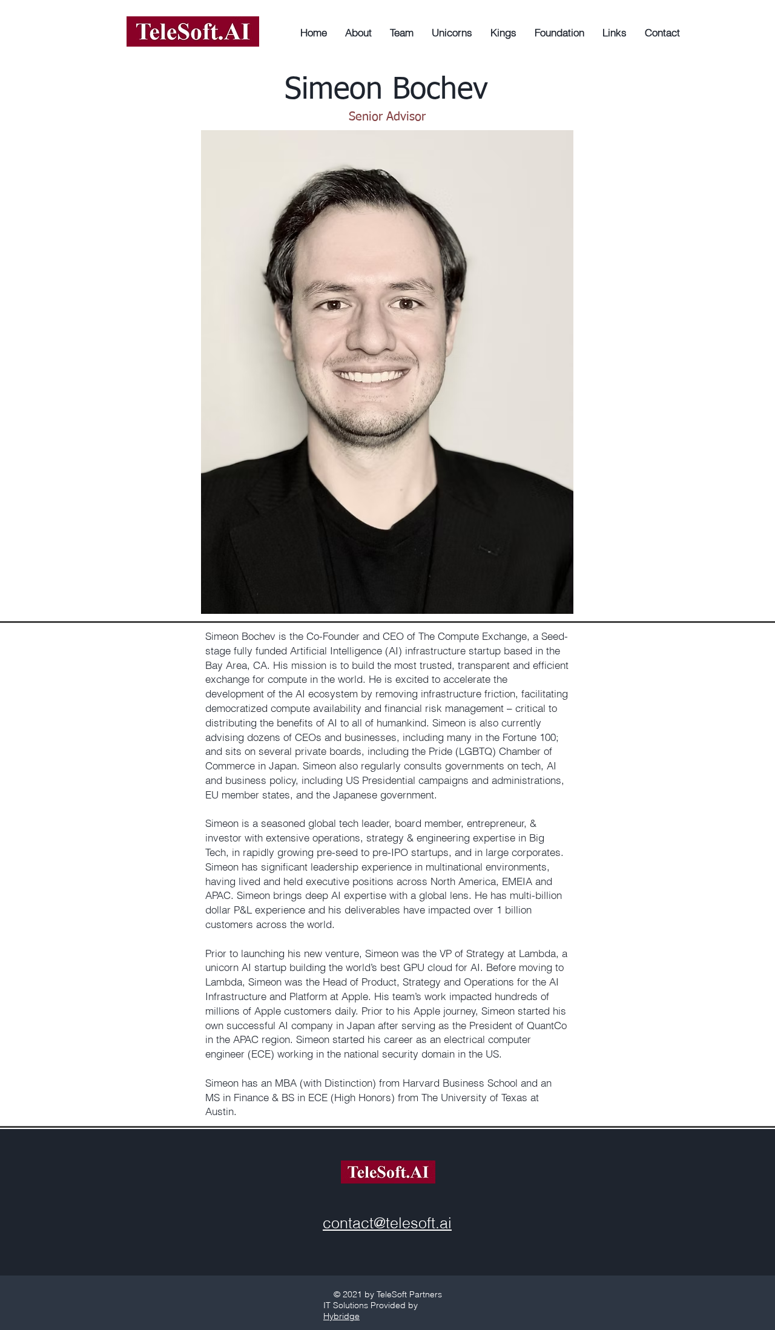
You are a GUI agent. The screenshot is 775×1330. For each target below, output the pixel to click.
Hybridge (341, 1316)
